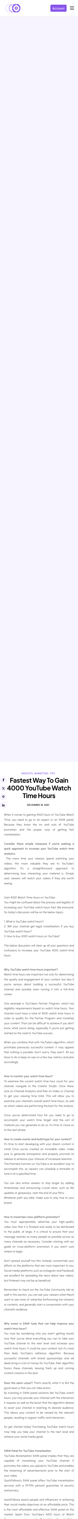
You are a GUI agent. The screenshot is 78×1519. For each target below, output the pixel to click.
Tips (52, 773)
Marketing (41, 773)
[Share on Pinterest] (3, 796)
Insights (27, 773)
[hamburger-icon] (72, 8)
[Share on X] (3, 788)
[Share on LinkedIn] (3, 805)
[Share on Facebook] (3, 779)
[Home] (13, 8)
